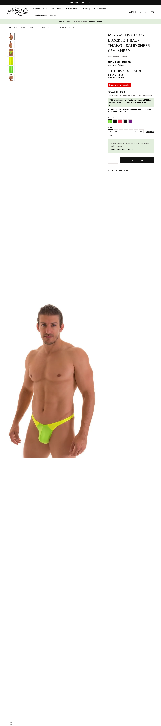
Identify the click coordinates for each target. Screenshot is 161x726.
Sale (52, 9)
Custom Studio (72, 9)
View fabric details (116, 77)
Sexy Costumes (99, 9)
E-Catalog (86, 9)
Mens (45, 9)
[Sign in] (146, 11)
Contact (53, 15)
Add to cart (136, 160)
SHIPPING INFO (86, 2)
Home (9, 27)
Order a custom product (122, 149)
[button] (132, 12)
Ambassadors (41, 15)
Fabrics (60, 9)
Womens (36, 9)
